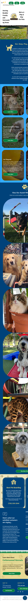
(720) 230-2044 (21, 585)
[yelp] (23, 592)
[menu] (2, 2)
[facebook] (18, 592)
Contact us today (23, 78)
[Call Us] (25, 598)
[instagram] (20, 592)
